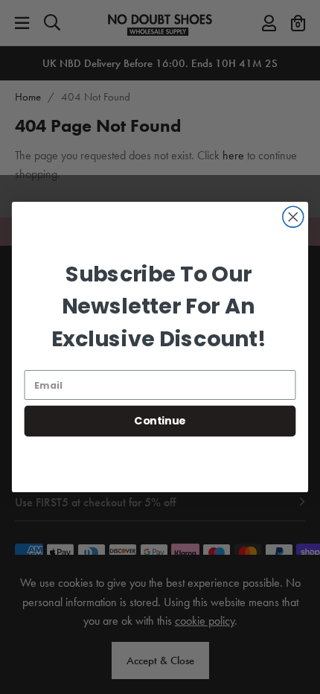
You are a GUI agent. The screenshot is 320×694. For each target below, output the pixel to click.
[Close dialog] (293, 216)
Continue (159, 420)
